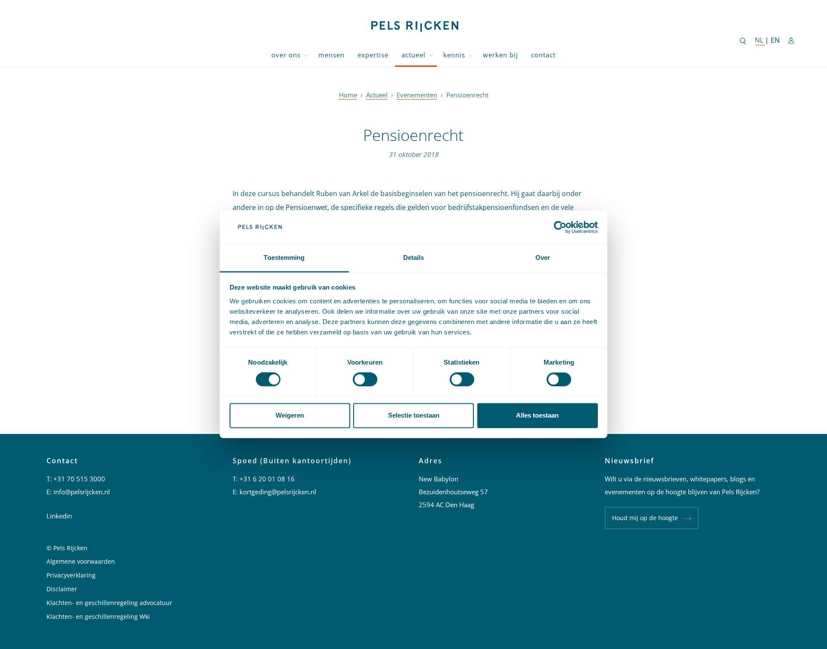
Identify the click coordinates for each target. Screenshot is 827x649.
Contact (543, 54)
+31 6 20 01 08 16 (267, 478)
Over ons (286, 54)
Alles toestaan (537, 415)
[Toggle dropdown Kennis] (471, 55)
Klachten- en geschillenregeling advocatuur (109, 603)
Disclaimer (62, 589)
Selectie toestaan (413, 415)
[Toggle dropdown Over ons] (306, 55)
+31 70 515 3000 (79, 478)
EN (775, 40)
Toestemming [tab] (284, 257)
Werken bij (500, 54)
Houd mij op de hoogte (645, 518)
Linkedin (59, 516)
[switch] (365, 380)
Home (348, 94)
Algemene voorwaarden (81, 561)
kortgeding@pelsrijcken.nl (277, 491)
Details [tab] (413, 257)
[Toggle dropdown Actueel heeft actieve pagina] (431, 55)
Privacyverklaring (71, 575)
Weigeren (290, 415)
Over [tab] (542, 257)
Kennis (454, 54)
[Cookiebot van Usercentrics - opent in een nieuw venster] (560, 227)
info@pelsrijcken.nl (81, 491)
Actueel (413, 54)
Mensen (331, 54)
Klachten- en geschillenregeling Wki (98, 616)
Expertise (373, 54)
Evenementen (417, 94)
